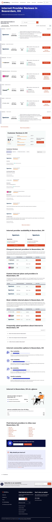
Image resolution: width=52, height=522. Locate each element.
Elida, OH (30, 433)
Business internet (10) (14, 25)
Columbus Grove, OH (12, 430)
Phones (28, 2)
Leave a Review (40, 142)
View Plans (46, 34)
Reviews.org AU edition (8, 504)
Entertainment (23, 2)
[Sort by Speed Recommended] (45, 26)
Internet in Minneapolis (22, 509)
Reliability (19, 138)
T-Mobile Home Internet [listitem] (21, 151)
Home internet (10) (5, 25)
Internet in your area (22, 505)
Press (3, 499)
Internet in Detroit (21, 511)
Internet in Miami (21, 507)
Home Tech (34, 2)
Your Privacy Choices (23, 518)
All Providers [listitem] (9, 151)
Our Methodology (5, 502)
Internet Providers (15, 2)
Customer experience (21, 144)
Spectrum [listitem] (14, 151)
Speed (18, 135)
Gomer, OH (31, 431)
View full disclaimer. (4, 126)
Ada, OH (10, 433)
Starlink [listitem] (28, 151)
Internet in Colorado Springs (23, 513)
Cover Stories (40, 2)
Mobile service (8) (23, 25)
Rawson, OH (31, 434)
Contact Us (4, 497)
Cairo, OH (10, 427)
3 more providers (25, 127)
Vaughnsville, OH (12, 436)
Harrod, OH (11, 434)
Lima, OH (30, 427)
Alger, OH (30, 430)
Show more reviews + (26, 224)
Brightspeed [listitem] (9, 154)
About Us (20, 467)
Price (18, 141)
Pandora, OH (11, 431)
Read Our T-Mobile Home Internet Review (46, 77)
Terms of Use (36, 500)
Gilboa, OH (31, 436)
